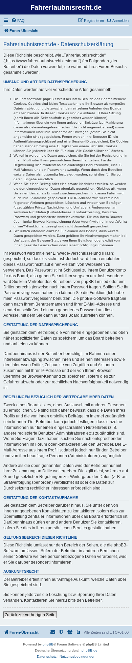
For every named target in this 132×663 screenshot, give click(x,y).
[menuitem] (18, 21)
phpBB (48, 644)
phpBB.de (89, 650)
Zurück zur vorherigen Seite (30, 614)
